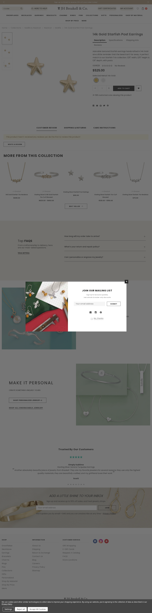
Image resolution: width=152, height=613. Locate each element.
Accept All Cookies (38, 609)
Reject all (21, 609)
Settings (8, 609)
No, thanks (98, 318)
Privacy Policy (7, 604)
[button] (126, 281)
